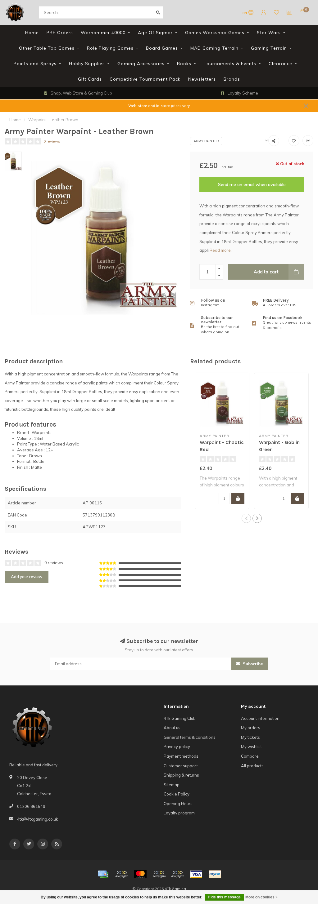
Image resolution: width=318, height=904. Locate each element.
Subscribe (252, 663)
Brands (232, 79)
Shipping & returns (181, 775)
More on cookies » (261, 897)
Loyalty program (179, 812)
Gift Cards (90, 79)
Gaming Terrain (269, 48)
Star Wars (269, 32)
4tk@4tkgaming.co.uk (37, 819)
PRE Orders (60, 32)
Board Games (162, 48)
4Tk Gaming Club (180, 718)
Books (184, 63)
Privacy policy (177, 746)
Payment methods (181, 756)
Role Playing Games (110, 48)
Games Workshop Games (214, 32)
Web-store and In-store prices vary (159, 105)
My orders (250, 727)
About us (172, 727)
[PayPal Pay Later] (177, 874)
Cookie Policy (176, 793)
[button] (246, 518)
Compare (250, 756)
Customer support (181, 765)
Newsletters (202, 79)
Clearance (280, 63)
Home (32, 32)
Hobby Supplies (87, 63)
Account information (260, 718)
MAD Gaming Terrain (214, 48)
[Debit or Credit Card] (121, 874)
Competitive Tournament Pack (145, 79)
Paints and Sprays (35, 63)
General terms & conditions (190, 737)
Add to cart (266, 272)
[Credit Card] (103, 874)
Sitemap (171, 784)
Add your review (26, 576)
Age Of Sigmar (155, 32)
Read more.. (221, 250)
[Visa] (196, 874)
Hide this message (224, 897)
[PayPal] (159, 874)
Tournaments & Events (230, 63)
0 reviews (51, 141)
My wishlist (251, 746)
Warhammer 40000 (103, 32)
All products (252, 765)
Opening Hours (178, 803)
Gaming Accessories (141, 63)
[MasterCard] (140, 874)
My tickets (250, 737)
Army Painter (206, 141)
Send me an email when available (252, 184)
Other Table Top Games (47, 48)
